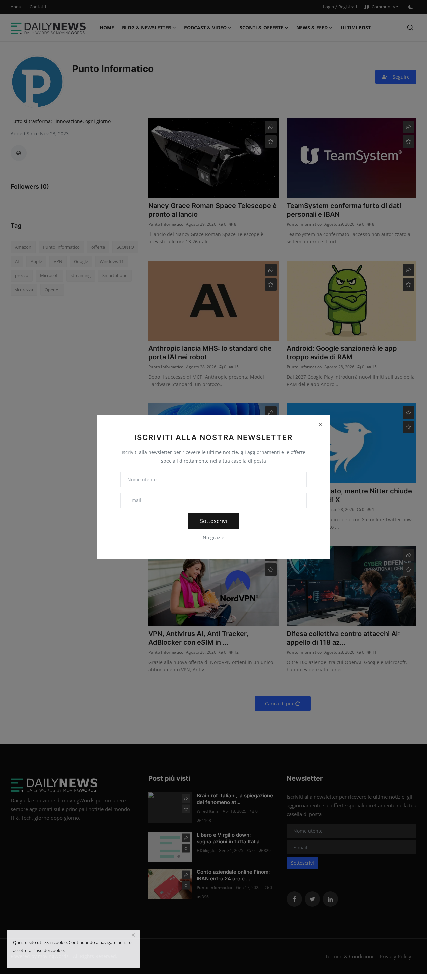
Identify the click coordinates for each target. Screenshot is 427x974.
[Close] (320, 424)
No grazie (213, 537)
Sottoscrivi (213, 521)
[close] (133, 935)
